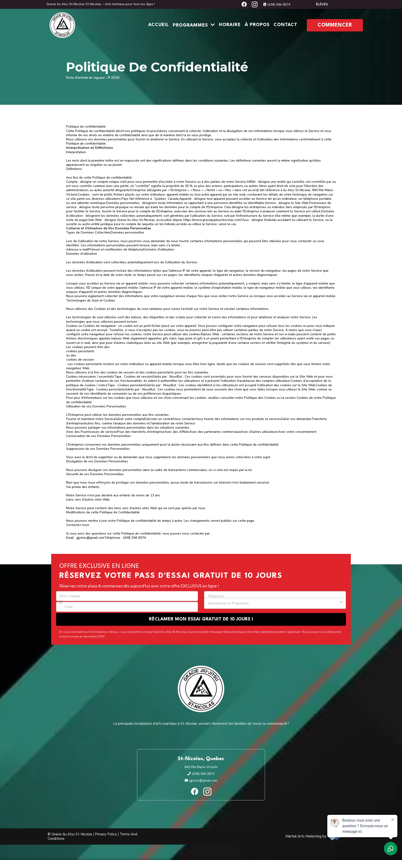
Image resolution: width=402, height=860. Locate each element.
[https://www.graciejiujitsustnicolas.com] (62, 25)
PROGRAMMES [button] (191, 25)
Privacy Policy (106, 834)
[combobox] (275, 603)
